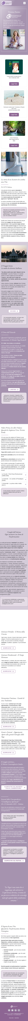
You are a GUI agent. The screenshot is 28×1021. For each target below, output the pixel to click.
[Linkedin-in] (15, 1010)
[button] (24, 3)
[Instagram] (19, 1010)
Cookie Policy (17, 1017)
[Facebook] (9, 1010)
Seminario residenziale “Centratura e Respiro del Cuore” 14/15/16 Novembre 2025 (14, 108)
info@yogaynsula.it (17, 1013)
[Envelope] (12, 1010)
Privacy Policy (11, 1017)
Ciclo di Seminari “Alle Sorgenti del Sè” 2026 (14, 139)
